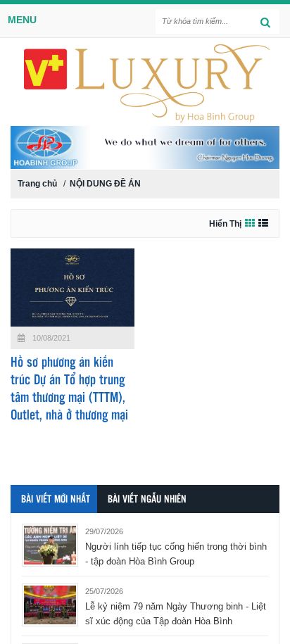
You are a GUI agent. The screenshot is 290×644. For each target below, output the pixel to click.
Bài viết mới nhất (55, 500)
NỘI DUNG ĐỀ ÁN (105, 184)
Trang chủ (37, 184)
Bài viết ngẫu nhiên (147, 500)
